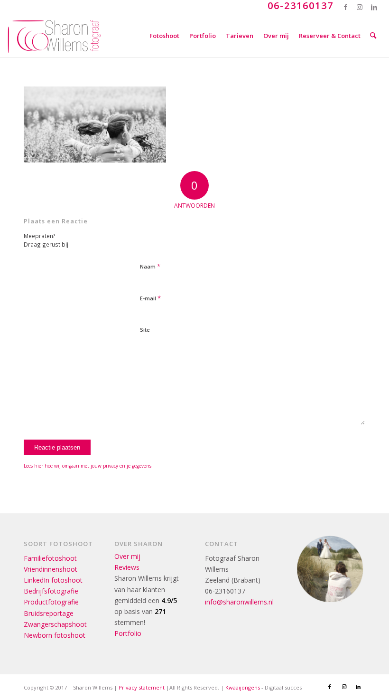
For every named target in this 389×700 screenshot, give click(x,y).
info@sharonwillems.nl (239, 601)
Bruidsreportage (49, 613)
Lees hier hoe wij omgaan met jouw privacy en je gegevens (87, 465)
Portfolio (127, 633)
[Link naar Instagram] (360, 7)
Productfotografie (51, 601)
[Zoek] (373, 35)
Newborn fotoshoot (54, 635)
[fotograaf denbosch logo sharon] (54, 35)
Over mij (127, 556)
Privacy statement (142, 687)
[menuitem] (164, 35)
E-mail (150, 298)
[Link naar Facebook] (345, 7)
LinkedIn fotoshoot (53, 580)
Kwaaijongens (242, 687)
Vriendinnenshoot (50, 569)
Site (145, 329)
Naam (150, 266)
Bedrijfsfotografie (51, 590)
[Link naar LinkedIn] (374, 7)
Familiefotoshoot (50, 558)
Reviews (126, 567)
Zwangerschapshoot (55, 624)
